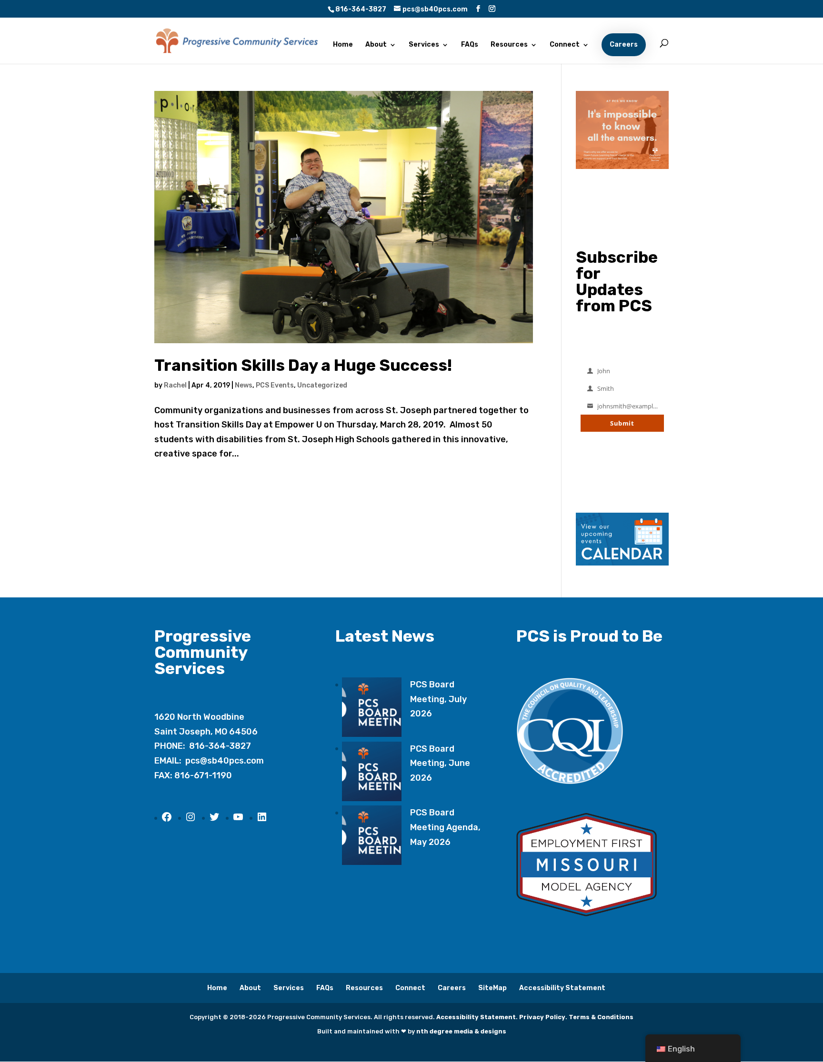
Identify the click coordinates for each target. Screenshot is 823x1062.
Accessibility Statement (562, 988)
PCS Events (275, 385)
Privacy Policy (542, 1017)
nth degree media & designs (461, 1031)
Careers (624, 44)
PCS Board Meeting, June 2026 (440, 763)
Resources (509, 45)
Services (424, 45)
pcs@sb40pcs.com (224, 760)
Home (343, 45)
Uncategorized (322, 385)
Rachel (175, 385)
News (243, 385)
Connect (565, 45)
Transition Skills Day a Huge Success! (303, 365)
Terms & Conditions (601, 1017)
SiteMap (492, 988)
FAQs (469, 45)
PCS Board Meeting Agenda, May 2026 (445, 827)
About (376, 45)
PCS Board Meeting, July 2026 (438, 699)
